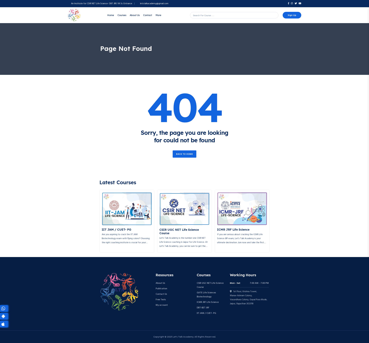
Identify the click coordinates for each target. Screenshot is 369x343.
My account (162, 305)
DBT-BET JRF (203, 308)
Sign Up (292, 15)
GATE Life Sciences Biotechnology (206, 295)
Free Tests (161, 300)
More (158, 15)
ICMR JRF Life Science (208, 302)
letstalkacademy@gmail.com (154, 3)
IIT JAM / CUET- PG (206, 313)
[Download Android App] (4, 316)
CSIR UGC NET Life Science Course (210, 285)
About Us (135, 15)
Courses (121, 15)
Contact (147, 15)
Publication (161, 289)
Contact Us (161, 294)
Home (110, 15)
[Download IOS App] (4, 324)
